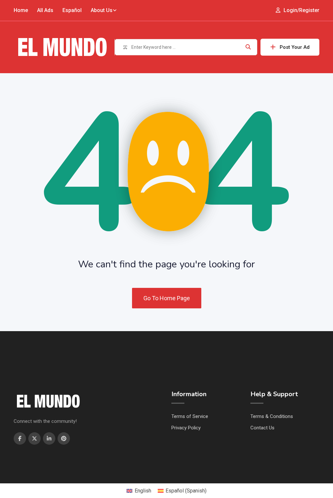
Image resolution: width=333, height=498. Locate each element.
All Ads (45, 10)
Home (21, 10)
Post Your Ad (295, 47)
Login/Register (300, 10)
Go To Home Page (166, 298)
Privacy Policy (186, 428)
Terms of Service (189, 416)
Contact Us (262, 428)
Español (72, 10)
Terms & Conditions (271, 416)
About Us (102, 10)
